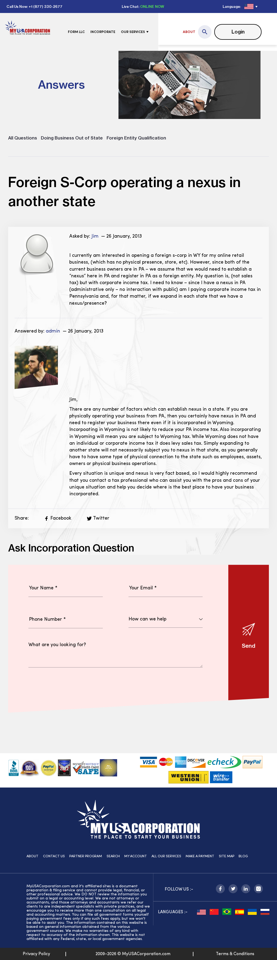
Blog (243, 856)
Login (238, 32)
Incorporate (102, 32)
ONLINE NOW (152, 6)
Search (113, 856)
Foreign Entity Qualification (136, 138)
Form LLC (76, 32)
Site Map (226, 856)
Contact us (54, 856)
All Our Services (166, 856)
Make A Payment (200, 856)
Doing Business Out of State (72, 138)
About (189, 32)
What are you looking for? (57, 645)
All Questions (22, 138)
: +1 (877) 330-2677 (44, 6)
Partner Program (85, 856)
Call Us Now (16, 6)
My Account (135, 856)
